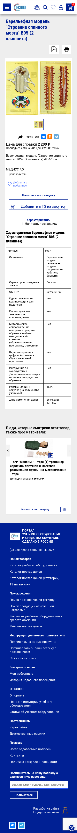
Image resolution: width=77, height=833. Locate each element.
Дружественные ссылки (27, 734)
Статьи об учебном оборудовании (34, 712)
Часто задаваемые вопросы (30, 749)
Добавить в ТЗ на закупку (43, 206)
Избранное (53, 7)
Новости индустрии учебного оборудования (31, 703)
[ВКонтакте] (43, 136)
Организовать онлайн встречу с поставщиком (33, 650)
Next (69, 450)
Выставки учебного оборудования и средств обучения (36, 618)
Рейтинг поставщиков (26, 626)
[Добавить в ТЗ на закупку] (64, 509)
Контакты (17, 755)
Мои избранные (21, 673)
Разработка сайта (46, 808)
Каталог (7, 7)
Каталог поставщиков (26, 571)
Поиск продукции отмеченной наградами (32, 608)
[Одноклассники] (49, 136)
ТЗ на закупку (73, 4)
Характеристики (38, 220)
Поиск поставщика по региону (32, 600)
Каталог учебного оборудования (33, 565)
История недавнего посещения (32, 680)
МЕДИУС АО (15, 169)
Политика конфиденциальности (33, 762)
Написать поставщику (38, 195)
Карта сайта (18, 727)
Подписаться (24, 795)
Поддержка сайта (46, 812)
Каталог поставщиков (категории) (35, 578)
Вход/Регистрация (61, 7)
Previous (8, 450)
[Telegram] (56, 136)
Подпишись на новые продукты (33, 642)
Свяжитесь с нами (23, 658)
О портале (17, 695)
